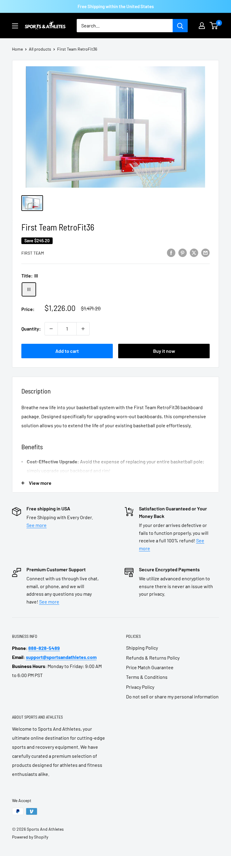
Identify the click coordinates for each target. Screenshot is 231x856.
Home (17, 49)
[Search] (180, 25)
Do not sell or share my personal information (172, 696)
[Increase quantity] (83, 328)
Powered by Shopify (30, 836)
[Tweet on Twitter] (194, 252)
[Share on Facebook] (171, 252)
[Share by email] (205, 252)
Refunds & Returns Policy (153, 657)
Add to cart (67, 351)
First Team (32, 253)
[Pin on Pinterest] (182, 252)
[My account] (202, 25)
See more (36, 525)
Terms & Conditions (147, 677)
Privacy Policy (140, 687)
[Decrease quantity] (51, 328)
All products (40, 49)
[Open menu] (15, 26)
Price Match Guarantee (150, 667)
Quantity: (31, 328)
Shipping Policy (142, 648)
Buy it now (164, 351)
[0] (214, 25)
